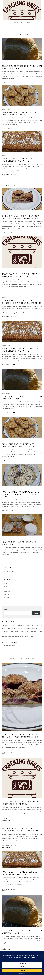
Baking (3, 82)
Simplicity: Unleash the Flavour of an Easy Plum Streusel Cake (20, 217)
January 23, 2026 (6, 63)
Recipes (7, 82)
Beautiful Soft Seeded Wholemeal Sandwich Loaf (18, 637)
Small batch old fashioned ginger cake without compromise (21, 302)
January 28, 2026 (6, 271)
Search (6, 609)
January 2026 (8, 574)
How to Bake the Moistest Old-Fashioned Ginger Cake (20, 160)
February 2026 (9, 571)
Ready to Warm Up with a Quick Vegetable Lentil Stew (20, 275)
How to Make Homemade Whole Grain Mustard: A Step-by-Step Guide (20, 494)
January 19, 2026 (6, 109)
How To (3, 558)
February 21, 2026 (6, 213)
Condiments (5, 510)
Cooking (4, 290)
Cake (6, 232)
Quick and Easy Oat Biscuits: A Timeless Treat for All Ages (19, 113)
